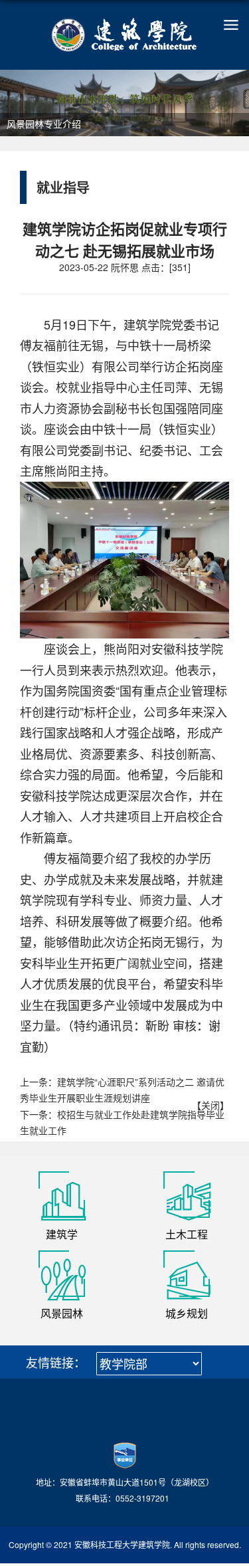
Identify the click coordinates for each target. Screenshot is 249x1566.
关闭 (210, 1105)
